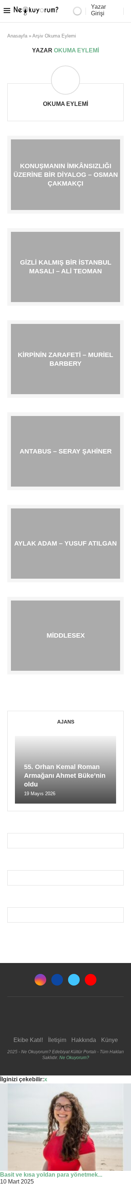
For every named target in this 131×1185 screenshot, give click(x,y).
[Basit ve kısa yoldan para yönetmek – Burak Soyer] (65, 1127)
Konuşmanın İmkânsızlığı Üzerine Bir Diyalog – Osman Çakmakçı (65, 174)
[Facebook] (57, 980)
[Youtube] (90, 980)
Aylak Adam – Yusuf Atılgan (65, 543)
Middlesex (66, 635)
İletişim (57, 1040)
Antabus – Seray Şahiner (66, 451)
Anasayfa (17, 36)
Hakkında (83, 1040)
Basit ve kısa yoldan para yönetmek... (51, 1175)
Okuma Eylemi (65, 104)
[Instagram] (40, 980)
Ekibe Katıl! (28, 1040)
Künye (109, 1040)
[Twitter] (74, 980)
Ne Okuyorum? (74, 1057)
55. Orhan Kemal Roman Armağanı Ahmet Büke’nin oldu (65, 775)
